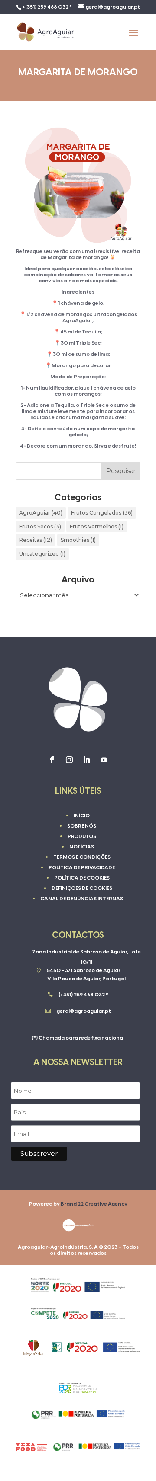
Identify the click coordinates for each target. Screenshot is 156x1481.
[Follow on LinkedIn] (87, 760)
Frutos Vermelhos (97, 526)
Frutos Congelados (102, 512)
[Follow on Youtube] (104, 760)
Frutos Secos (40, 526)
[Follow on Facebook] (52, 760)
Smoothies (78, 540)
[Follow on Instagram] (69, 760)
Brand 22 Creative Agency (94, 1204)
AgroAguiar (40, 512)
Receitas (35, 540)
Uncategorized (42, 553)
